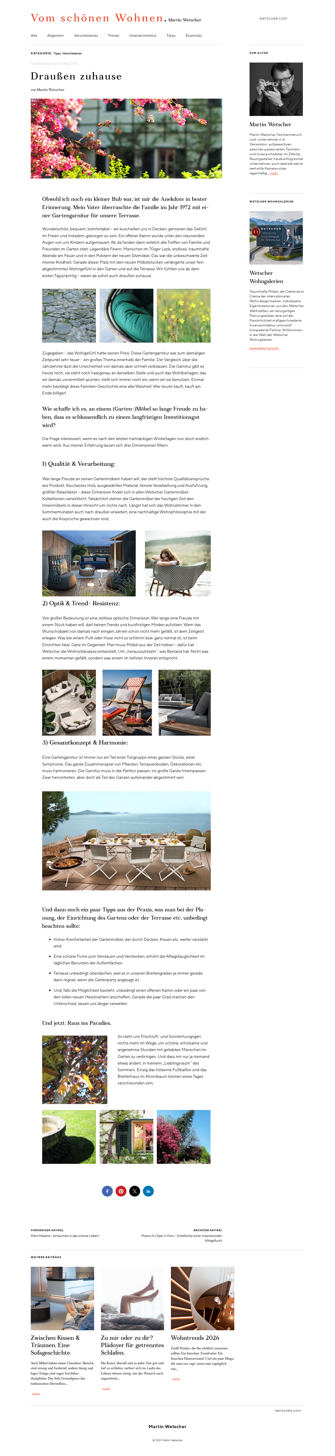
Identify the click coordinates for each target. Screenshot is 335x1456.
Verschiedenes (86, 35)
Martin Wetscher (50, 90)
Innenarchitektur (143, 35)
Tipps (171, 35)
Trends (113, 35)
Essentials (194, 35)
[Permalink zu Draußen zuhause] (126, 177)
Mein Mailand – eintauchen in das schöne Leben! (65, 1233)
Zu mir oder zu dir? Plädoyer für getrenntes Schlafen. (132, 1345)
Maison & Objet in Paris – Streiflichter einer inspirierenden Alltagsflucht (181, 1236)
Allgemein (55, 35)
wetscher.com (273, 19)
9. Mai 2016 (69, 63)
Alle (34, 35)
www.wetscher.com (264, 348)
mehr (274, 173)
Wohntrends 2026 (195, 1338)
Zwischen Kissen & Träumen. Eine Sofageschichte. (55, 1345)
